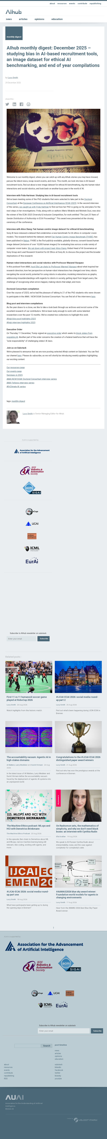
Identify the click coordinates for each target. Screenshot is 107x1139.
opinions (39, 19)
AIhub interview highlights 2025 (21, 322)
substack (58, 1064)
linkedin (58, 1067)
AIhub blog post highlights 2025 (21, 319)
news (9, 19)
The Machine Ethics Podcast (18, 833)
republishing (95, 3)
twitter (57, 1073)
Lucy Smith (13, 77)
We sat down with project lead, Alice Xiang (47, 248)
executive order (54, 333)
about (52, 3)
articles (23, 19)
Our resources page (16, 367)
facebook (59, 1070)
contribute (82, 3)
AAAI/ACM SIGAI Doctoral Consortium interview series (32, 379)
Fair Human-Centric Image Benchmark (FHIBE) (72, 237)
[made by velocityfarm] (82, 1120)
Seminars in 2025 (15, 375)
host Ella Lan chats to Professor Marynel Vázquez (54, 266)
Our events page (14, 371)
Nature (26, 240)
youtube (58, 1079)
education (57, 19)
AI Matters (11, 765)
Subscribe (44, 639)
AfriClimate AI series (16, 386)
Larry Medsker (21, 765)
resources (62, 3)
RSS (6, 1079)
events (72, 3)
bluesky (58, 1076)
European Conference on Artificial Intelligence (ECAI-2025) (49, 203)
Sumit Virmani (37, 765)
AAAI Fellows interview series (20, 383)
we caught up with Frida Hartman (34, 207)
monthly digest (18, 401)
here (93, 296)
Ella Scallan (61, 836)
